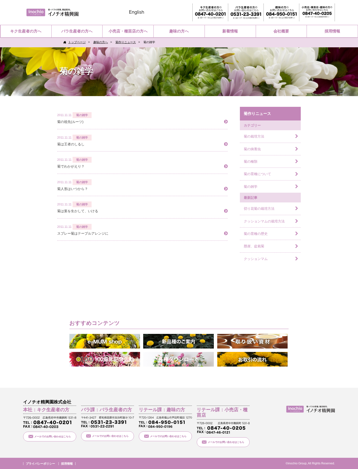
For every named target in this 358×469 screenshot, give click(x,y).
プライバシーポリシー (40, 463)
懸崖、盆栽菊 (254, 246)
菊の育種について (257, 174)
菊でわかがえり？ (71, 166)
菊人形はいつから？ (72, 189)
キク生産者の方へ (25, 31)
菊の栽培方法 (254, 136)
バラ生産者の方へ (77, 31)
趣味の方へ (179, 31)
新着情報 (230, 31)
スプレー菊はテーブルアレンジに (82, 233)
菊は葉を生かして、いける (77, 211)
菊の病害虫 (252, 149)
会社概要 (281, 31)
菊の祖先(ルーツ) (70, 122)
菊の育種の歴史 (256, 234)
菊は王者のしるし (71, 144)
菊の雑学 (250, 187)
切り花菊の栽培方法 (259, 208)
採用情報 (332, 31)
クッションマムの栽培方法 (264, 221)
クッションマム (256, 259)
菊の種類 (250, 161)
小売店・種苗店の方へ (128, 31)
